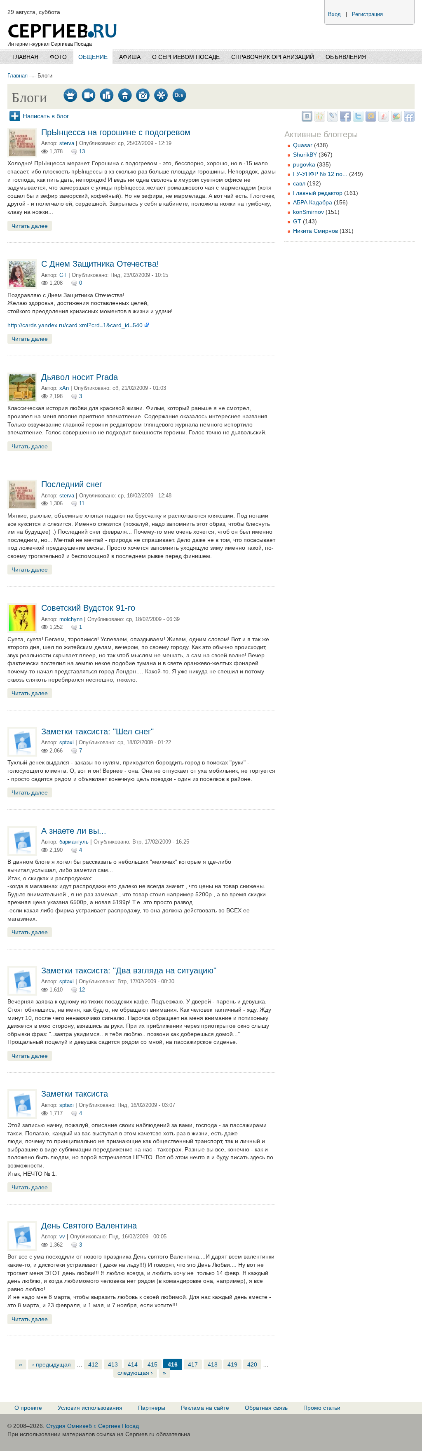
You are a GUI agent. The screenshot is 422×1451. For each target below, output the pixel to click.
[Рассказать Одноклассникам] (318, 119)
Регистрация (367, 14)
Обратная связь (266, 1407)
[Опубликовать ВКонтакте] (306, 119)
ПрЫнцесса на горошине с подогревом (115, 132)
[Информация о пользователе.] (22, 155)
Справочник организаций (272, 57)
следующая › (135, 1372)
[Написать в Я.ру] (382, 119)
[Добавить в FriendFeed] (408, 119)
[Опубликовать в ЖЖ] (331, 119)
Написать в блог (46, 116)
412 (93, 1364)
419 (232, 1364)
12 (82, 990)
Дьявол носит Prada (79, 377)
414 (133, 1364)
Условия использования (90, 1407)
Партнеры (151, 1407)
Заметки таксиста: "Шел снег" (97, 731)
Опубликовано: (98, 143)
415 (152, 1364)
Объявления (346, 57)
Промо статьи (321, 1407)
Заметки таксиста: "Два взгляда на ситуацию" (128, 970)
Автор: (50, 143)
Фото (58, 57)
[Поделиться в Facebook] (344, 119)
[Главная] (63, 20)
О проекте (28, 1407)
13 (82, 152)
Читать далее (30, 226)
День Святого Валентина (89, 1225)
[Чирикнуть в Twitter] (357, 119)
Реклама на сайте (205, 1407)
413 (113, 1364)
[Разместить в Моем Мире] (369, 119)
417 (193, 1364)
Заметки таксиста (74, 1093)
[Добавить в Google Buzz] (395, 119)
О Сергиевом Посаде (186, 57)
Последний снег (71, 484)
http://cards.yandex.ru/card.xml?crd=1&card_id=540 (75, 325)
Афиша (130, 57)
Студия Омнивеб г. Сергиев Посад (92, 1426)
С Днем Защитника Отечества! (100, 263)
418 (213, 1364)
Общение (93, 57)
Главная (25, 57)
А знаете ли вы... (73, 830)
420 (252, 1364)
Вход (334, 14)
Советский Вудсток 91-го (88, 607)
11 (81, 503)
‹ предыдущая (51, 1364)
